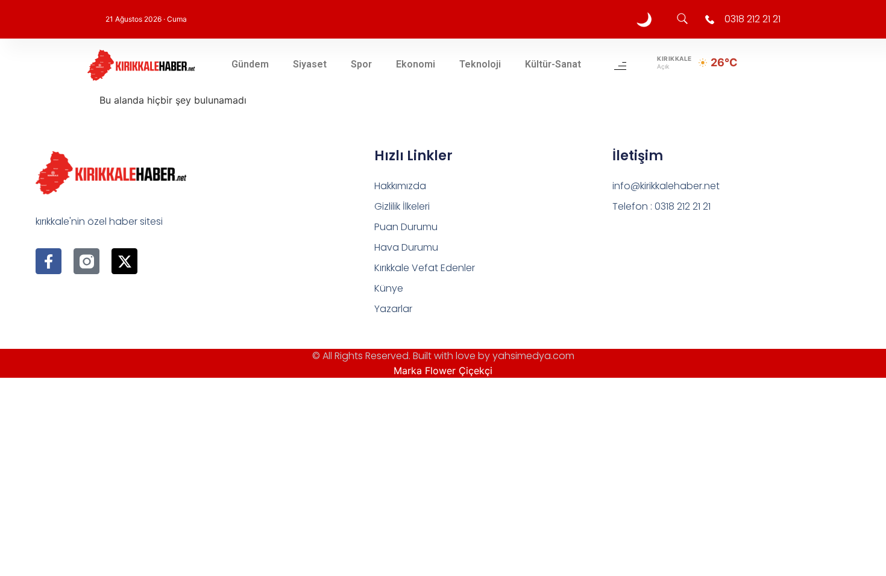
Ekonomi (415, 64)
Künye (388, 288)
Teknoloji (480, 64)
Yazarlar (393, 309)
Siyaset (310, 64)
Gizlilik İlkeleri (402, 206)
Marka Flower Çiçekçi (443, 371)
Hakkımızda (400, 186)
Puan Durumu (406, 227)
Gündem (250, 64)
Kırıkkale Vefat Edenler (424, 268)
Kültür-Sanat (553, 64)
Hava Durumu (406, 247)
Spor (361, 64)
